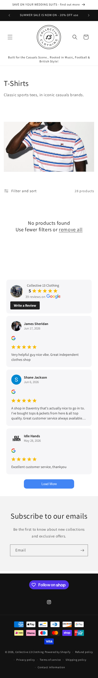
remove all (70, 229)
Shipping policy (76, 659)
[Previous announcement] (9, 15)
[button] (10, 37)
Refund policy (84, 652)
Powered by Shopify (58, 652)
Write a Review (25, 305)
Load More (49, 484)
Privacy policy (25, 659)
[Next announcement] (88, 15)
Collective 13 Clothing (29, 652)
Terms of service (50, 659)
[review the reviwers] (13, 339)
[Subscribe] (82, 550)
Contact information (51, 667)
